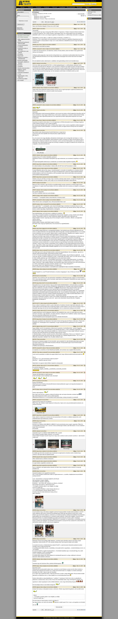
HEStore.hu (87, 0)
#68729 (57, 352)
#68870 (57, 415)
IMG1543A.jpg (66, 448)
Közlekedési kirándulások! (23, 72)
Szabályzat (72, 617)
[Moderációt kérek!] (83, 15)
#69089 (55, 587)
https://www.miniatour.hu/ (38, 344)
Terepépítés (20, 66)
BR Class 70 (36, 135)
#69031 (55, 451)
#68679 (54, 228)
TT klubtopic (20, 46)
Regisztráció (19, 27)
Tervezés (42, 18)
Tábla (38, 28)
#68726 (57, 348)
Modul (45, 17)
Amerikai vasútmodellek (23, 60)
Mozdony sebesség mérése (23, 68)
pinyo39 (38, 456)
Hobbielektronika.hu (80, 0)
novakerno (39, 380)
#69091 (55, 559)
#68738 (57, 389)
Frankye (38, 310)
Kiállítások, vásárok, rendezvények (22, 70)
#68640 (55, 155)
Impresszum (61, 617)
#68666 (55, 176)
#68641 (55, 164)
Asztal (41, 16)
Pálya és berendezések (50, 18)
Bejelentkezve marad (23, 20)
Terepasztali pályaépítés (23, 45)
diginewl (38, 211)
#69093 (55, 565)
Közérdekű (20, 64)
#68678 (56, 211)
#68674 (58, 199)
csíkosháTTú (40, 13)
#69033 (54, 456)
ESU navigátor (21, 80)
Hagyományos (47, 16)
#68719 (55, 283)
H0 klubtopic (20, 54)
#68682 (54, 269)
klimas (38, 250)
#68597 (53, 44)
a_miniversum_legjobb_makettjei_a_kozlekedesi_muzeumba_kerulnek (49, 368)
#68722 (55, 319)
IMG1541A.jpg (53, 448)
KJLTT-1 (38, 275)
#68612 (56, 87)
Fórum (35, 10)
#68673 (56, 195)
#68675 (58, 204)
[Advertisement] (94, 46)
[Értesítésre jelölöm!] (85, 15)
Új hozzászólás (81, 13)
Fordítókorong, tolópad (22, 78)
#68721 (56, 310)
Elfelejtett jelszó (20, 29)
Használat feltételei (47, 617)
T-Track (19, 74)
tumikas (38, 182)
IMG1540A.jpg (40, 448)
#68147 (57, 250)
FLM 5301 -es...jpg (39, 85)
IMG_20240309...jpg (39, 507)
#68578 (57, 24)
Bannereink (66, 617)
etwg (38, 24)
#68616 (53, 120)
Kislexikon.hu (93, 0)
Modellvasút (36, 16)
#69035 (54, 465)
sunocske (39, 168)
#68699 (57, 372)
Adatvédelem (55, 617)
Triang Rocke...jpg (40, 412)
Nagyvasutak (20, 55)
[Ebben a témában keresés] (81, 15)
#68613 (58, 104)
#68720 (55, 303)
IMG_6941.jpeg (40, 152)
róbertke (38, 63)
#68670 (56, 189)
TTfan (38, 339)
